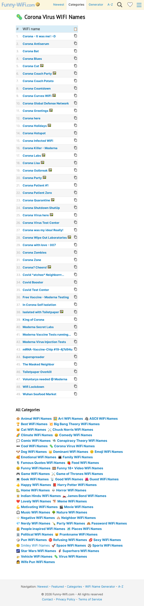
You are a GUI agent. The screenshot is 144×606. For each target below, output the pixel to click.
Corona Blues (32, 58)
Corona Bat (31, 51)
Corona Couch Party (37, 73)
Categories (76, 4)
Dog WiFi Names (34, 452)
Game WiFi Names (35, 474)
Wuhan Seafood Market (39, 394)
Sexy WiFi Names (107, 540)
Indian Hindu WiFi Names (41, 496)
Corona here (31, 118)
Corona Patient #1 (35, 185)
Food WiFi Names (85, 463)
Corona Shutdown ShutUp (41, 208)
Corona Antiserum (36, 44)
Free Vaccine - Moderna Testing (46, 297)
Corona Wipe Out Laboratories (45, 237)
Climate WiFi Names (37, 435)
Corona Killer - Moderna (40, 148)
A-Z (110, 4)
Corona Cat (31, 66)
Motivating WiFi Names (39, 507)
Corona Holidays (35, 126)
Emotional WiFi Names (38, 457)
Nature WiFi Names (72, 512)
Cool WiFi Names (34, 446)
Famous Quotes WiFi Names (43, 463)
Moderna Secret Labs (38, 327)
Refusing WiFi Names (70, 540)
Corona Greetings (35, 111)
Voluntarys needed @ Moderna (45, 379)
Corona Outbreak (35, 170)
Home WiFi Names (35, 490)
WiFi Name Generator (100, 586)
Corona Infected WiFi (38, 140)
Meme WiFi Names (72, 501)
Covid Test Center (36, 290)
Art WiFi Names (70, 418)
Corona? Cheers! (35, 267)
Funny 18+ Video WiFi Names (80, 468)
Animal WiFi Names (36, 418)
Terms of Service (90, 599)
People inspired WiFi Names (43, 529)
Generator (96, 4)
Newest (58, 4)
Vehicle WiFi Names (36, 556)
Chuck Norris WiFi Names (73, 429)
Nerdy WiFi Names (35, 523)
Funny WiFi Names (35, 468)
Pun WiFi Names (34, 540)
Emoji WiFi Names (109, 452)
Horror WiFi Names (71, 490)
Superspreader (33, 357)
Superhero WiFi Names (81, 551)
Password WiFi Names (109, 523)
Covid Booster (33, 282)
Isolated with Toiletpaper (41, 312)
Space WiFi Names (71, 545)
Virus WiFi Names (73, 556)
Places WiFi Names (87, 529)
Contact (47, 599)
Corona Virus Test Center (41, 222)
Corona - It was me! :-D (39, 36)
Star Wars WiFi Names (38, 551)
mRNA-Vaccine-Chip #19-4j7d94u (47, 349)
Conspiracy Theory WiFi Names (82, 440)
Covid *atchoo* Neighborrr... (43, 275)
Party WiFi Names (71, 523)
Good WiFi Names (69, 479)
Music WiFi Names (35, 512)
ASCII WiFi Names (103, 418)
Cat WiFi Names (33, 429)
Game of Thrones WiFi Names (79, 474)
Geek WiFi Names (35, 479)
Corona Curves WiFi (37, 96)
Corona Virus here (36, 215)
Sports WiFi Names (107, 545)
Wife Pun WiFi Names (38, 562)
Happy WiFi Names (36, 485)
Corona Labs (32, 155)
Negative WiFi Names (38, 518)
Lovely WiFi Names (36, 501)
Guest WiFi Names (104, 479)
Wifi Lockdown (33, 387)
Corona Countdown (37, 88)
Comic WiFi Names (36, 440)
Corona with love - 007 (39, 245)
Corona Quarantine (36, 200)
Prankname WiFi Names (78, 534)
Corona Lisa (31, 163)
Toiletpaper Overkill (37, 372)
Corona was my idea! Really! (43, 230)
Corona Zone (32, 260)
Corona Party (32, 178)
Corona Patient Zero (37, 193)
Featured (57, 586)
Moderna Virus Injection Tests (44, 342)
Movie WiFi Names (78, 507)
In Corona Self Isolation (39, 305)
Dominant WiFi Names (70, 452)
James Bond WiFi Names (86, 496)
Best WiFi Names (34, 424)
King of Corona (33, 319)
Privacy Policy (65, 599)
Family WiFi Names (78, 457)
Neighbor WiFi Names (78, 518)
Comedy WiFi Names (75, 435)
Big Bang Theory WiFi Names (77, 424)
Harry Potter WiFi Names (77, 485)
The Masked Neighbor (38, 364)
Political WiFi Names (37, 534)
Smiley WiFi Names (35, 545)
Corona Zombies (34, 252)
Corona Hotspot (34, 133)
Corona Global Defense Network (46, 103)
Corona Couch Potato (38, 81)
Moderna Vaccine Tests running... (47, 334)
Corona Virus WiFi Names (74, 446)
